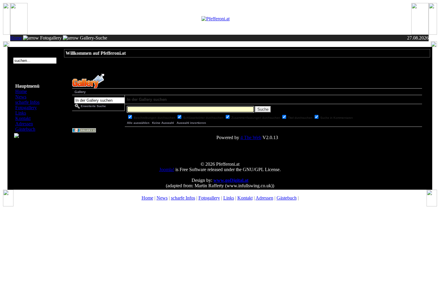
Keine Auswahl (163, 122)
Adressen (24, 123)
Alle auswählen (138, 122)
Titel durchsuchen (300, 117)
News (20, 96)
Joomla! (166, 169)
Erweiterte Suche (93, 106)
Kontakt (23, 118)
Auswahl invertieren (191, 122)
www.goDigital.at (230, 180)
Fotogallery (26, 107)
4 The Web (250, 137)
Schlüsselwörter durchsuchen (203, 117)
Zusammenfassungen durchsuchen (256, 117)
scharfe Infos (27, 102)
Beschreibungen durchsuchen (155, 117)
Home (16, 37)
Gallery (80, 92)
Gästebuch (25, 129)
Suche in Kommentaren (336, 117)
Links (20, 112)
